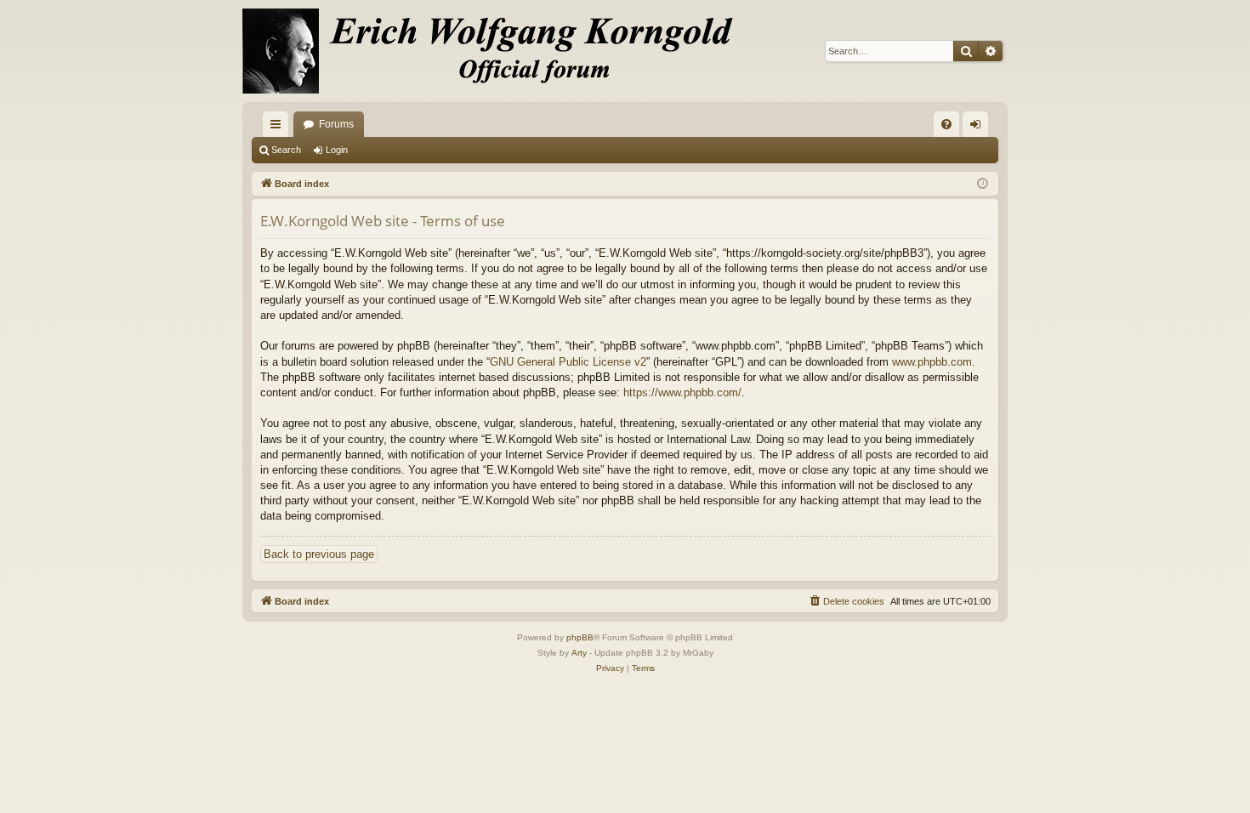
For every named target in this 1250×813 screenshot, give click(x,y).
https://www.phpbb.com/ (682, 392)
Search (286, 150)
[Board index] (497, 51)
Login (337, 150)
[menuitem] (946, 124)
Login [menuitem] (978, 127)
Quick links (279, 127)
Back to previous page (319, 554)
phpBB (580, 637)
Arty (579, 652)
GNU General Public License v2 (568, 361)
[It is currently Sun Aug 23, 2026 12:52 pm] (982, 184)
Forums (336, 124)
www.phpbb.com (932, 361)
